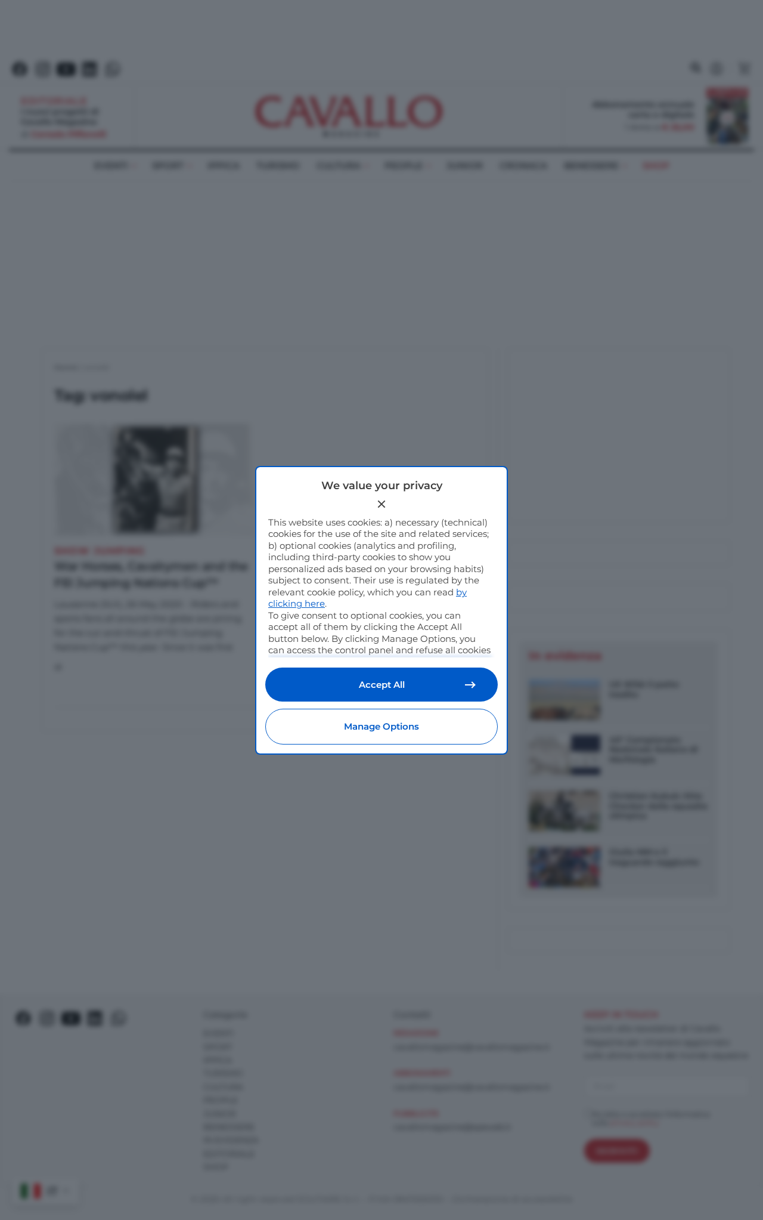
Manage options (381, 726)
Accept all (382, 684)
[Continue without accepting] (381, 504)
